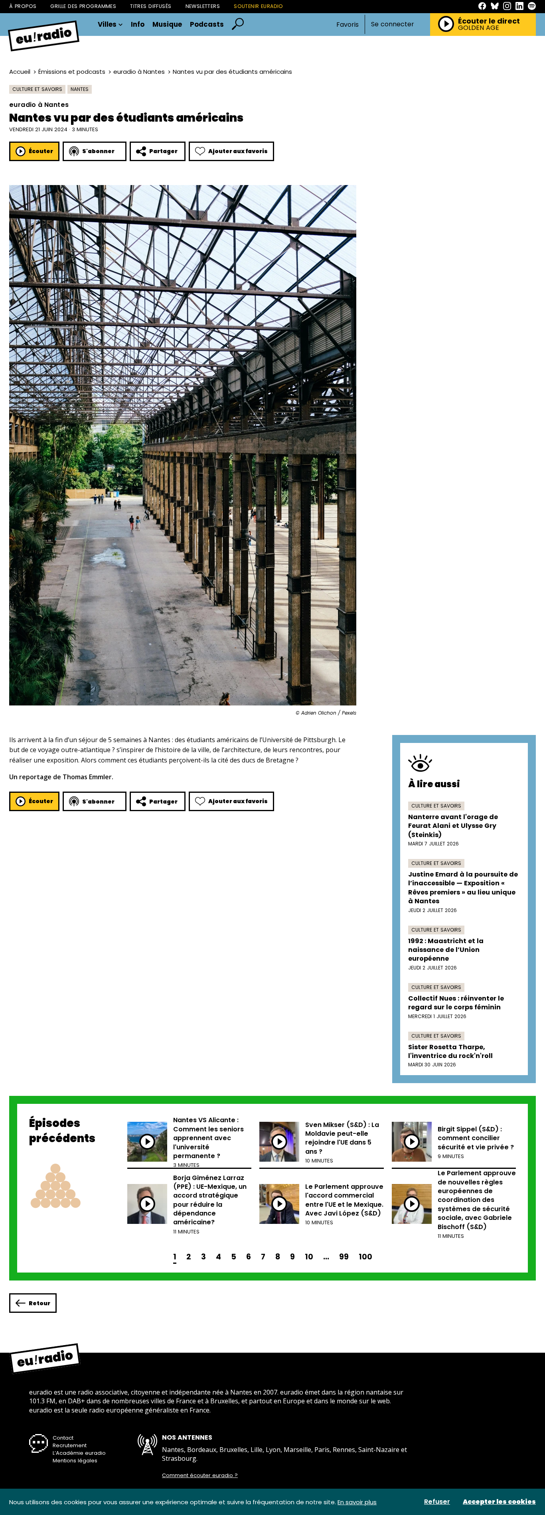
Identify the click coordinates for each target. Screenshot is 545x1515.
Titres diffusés (150, 6)
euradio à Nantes (139, 71)
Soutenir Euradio (258, 6)
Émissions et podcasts (71, 71)
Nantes (80, 89)
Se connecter (392, 24)
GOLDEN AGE (478, 28)
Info (137, 24)
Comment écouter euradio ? (200, 1475)
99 (344, 1256)
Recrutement (70, 1445)
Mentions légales (75, 1460)
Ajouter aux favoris (238, 151)
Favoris (347, 24)
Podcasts (207, 24)
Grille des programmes (83, 6)
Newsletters (203, 6)
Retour (39, 1303)
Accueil (19, 71)
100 (365, 1256)
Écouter (41, 151)
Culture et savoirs (37, 89)
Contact (63, 1438)
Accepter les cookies (499, 1502)
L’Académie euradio (79, 1453)
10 (309, 1256)
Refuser (437, 1502)
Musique (167, 24)
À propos (22, 6)
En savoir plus (357, 1502)
